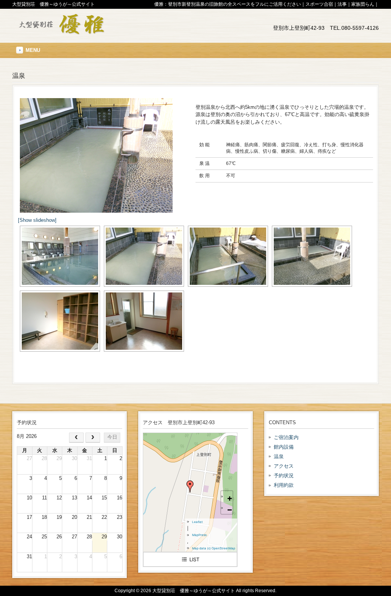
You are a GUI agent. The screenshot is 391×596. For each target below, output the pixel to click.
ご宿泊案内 (286, 437)
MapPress (199, 535)
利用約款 (284, 485)
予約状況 (284, 475)
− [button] (230, 509)
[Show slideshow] (37, 220)
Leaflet (197, 522)
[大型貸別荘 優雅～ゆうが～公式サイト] (60, 32)
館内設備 (284, 447)
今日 (112, 437)
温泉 (279, 456)
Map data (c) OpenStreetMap (213, 548)
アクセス (284, 466)
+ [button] (230, 497)
